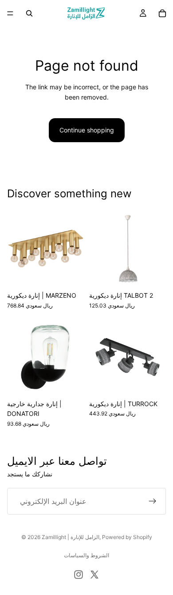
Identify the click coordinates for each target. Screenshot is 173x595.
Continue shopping (86, 130)
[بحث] (29, 13)
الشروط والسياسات (86, 555)
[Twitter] (94, 574)
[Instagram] (78, 574)
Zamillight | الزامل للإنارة (70, 537)
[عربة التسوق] (162, 13)
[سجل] (152, 501)
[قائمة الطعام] (10, 13)
